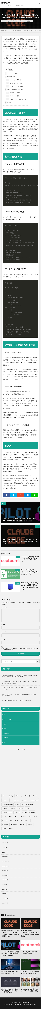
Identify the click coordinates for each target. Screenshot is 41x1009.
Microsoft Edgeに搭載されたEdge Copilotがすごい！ (9, 972)
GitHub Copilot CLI (28, 804)
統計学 (30, 824)
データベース (33, 816)
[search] (38, 661)
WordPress (33, 1004)
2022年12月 (5, 861)
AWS (5, 796)
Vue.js (24, 816)
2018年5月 (5, 880)
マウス (27, 820)
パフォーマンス (8, 820)
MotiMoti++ (5, 3)
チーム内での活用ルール (14, 96)
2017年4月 (5, 903)
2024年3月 (5, 847)
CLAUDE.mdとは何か (11, 73)
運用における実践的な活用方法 (14, 89)
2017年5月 (5, 898)
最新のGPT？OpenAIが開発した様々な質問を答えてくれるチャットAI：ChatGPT (10, 991)
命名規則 (6, 824)
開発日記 (6, 733)
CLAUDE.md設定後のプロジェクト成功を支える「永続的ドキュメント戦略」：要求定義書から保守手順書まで (20, 675)
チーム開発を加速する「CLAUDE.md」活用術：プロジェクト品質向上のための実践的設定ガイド (20, 682)
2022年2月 (5, 875)
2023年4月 (5, 852)
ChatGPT (6, 800)
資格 (11, 828)
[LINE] (34, 495)
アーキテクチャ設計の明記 (15, 86)
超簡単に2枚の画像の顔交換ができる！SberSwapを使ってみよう (30, 991)
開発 (17, 21)
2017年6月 (5, 893)
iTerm (5, 808)
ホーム (3, 6)
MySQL (18, 812)
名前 (3, 624)
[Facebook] (6, 495)
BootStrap (19, 796)
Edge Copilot (34, 800)
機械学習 (15, 824)
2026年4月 (5, 843)
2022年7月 (5, 870)
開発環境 (6, 738)
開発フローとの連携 (13, 92)
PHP (5, 816)
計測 (5, 828)
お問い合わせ (10, 6)
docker (25, 800)
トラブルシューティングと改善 (16, 99)
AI (14, 21)
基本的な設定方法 (10, 76)
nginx (25, 812)
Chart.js (28, 796)
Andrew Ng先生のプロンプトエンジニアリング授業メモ (30, 559)
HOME (5, 30)
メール (3, 632)
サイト (3, 639)
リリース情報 (7, 719)
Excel (18, 804)
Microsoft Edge (8, 812)
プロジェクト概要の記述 (14, 80)
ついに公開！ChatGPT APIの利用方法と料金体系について (30, 972)
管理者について (20, 6)
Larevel (21, 808)
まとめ (8, 102)
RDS (11, 816)
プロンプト (19, 820)
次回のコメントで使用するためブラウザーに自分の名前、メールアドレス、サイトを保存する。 (19, 649)
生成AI (29, 21)
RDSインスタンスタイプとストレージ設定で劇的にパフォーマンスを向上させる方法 (29, 586)
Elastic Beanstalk (8, 804)
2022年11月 (5, 866)
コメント (4, 607)
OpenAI (33, 812)
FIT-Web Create (17, 1004)
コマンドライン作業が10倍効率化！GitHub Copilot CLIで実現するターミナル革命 (20, 688)
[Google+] (20, 495)
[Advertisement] (20, 770)
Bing (11, 796)
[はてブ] (27, 495)
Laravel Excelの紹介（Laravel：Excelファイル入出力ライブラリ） (29, 572)
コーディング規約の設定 (14, 83)
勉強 (5, 724)
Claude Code (24, 21)
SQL (17, 816)
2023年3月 (5, 856)
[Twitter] (13, 495)
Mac (28, 808)
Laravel (13, 808)
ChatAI (36, 796)
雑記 (5, 742)
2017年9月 (5, 889)
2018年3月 (5, 884)
